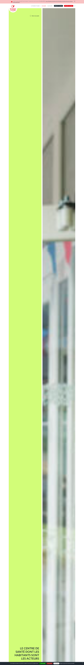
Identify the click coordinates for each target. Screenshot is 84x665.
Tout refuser (50, 663)
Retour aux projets (35, 15)
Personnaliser (56, 663)
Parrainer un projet (68, 5)
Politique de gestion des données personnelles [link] (67, 663)
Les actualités (49, 5)
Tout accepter (42, 663)
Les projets (44, 5)
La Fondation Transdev (35, 5)
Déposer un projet (58, 5)
